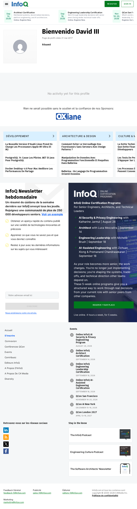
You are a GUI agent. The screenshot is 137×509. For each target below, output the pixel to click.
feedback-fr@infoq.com (15, 493)
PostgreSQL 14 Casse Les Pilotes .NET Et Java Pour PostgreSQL (29, 159)
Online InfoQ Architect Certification (83, 353)
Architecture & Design (79, 136)
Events (8, 352)
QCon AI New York (85, 404)
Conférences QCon (15, 346)
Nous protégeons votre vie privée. (21, 313)
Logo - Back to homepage (20, 4)
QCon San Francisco (87, 396)
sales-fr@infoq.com (42, 493)
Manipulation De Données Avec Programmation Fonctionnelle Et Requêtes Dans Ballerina (85, 160)
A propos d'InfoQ (14, 368)
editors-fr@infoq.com (72, 493)
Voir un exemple (52, 214)
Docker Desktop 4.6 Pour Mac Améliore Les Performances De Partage (29, 170)
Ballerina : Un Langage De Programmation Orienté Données (84, 172)
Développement (17, 136)
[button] (32, 306)
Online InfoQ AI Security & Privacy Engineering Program (86, 338)
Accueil (8, 330)
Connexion (11, 341)
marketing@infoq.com (14, 502)
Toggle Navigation (6, 4)
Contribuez (10, 357)
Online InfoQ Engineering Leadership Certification (83, 368)
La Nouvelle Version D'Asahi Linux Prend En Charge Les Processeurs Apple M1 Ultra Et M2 (28, 147)
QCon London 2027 (86, 412)
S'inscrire (10, 335)
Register (112, 4)
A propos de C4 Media (16, 373)
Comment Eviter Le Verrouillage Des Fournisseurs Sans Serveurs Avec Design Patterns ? (83, 147)
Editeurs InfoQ (12, 362)
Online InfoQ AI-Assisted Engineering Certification (84, 384)
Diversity (9, 378)
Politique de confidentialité (105, 495)
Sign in (127, 4)
